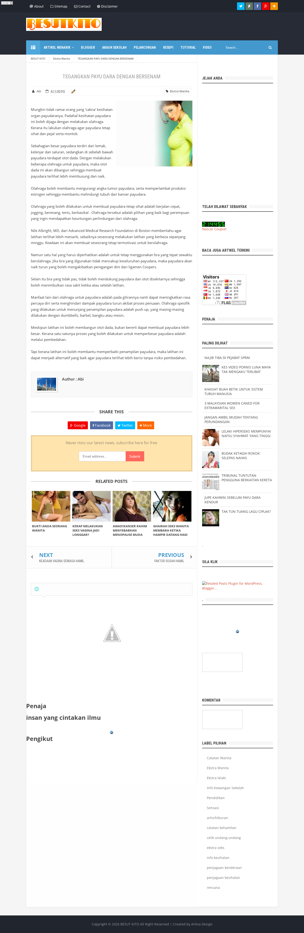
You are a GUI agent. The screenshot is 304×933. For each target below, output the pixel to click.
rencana (213, 887)
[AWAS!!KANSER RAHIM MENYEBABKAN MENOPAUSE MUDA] (132, 506)
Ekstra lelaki (216, 778)
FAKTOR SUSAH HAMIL (169, 561)
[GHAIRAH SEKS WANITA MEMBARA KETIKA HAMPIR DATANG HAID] (172, 506)
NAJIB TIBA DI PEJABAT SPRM (227, 357)
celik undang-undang (224, 837)
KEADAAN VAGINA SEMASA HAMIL (61, 561)
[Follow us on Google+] (266, 6)
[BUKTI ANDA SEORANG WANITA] (51, 506)
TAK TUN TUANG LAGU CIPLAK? (246, 511)
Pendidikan (216, 798)
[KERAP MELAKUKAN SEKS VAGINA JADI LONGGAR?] (91, 506)
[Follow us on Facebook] (257, 6)
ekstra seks (215, 847)
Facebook (102, 425)
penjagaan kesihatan (223, 877)
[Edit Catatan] (72, 91)
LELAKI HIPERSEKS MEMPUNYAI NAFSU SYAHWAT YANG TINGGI (246, 433)
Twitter (126, 425)
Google (79, 425)
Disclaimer (109, 6)
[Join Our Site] (274, 6)
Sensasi (213, 808)
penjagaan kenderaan (224, 867)
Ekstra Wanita (178, 91)
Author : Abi (73, 379)
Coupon (220, 229)
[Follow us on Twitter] (241, 6)
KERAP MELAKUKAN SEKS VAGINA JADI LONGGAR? (87, 530)
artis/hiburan (217, 817)
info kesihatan (218, 857)
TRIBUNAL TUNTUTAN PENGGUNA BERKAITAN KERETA (247, 477)
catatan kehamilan (221, 827)
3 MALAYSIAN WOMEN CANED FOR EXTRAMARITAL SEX (232, 405)
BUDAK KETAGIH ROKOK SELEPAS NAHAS (241, 455)
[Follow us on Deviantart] (249, 6)
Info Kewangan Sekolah (225, 788)
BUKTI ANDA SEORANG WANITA (49, 528)
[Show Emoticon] (37, 589)
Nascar (207, 229)
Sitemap (60, 6)
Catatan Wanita (219, 758)
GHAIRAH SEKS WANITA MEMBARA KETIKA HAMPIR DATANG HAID (171, 530)
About (38, 6)
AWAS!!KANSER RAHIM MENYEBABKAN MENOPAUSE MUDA (130, 530)
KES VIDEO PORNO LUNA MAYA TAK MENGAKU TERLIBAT (246, 369)
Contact (83, 6)
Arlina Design (202, 924)
